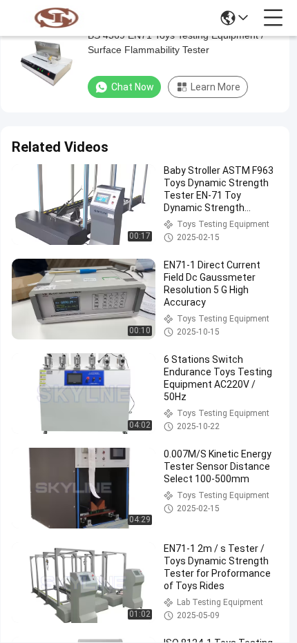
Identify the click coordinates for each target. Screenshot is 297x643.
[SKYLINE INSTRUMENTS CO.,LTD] (56, 18)
